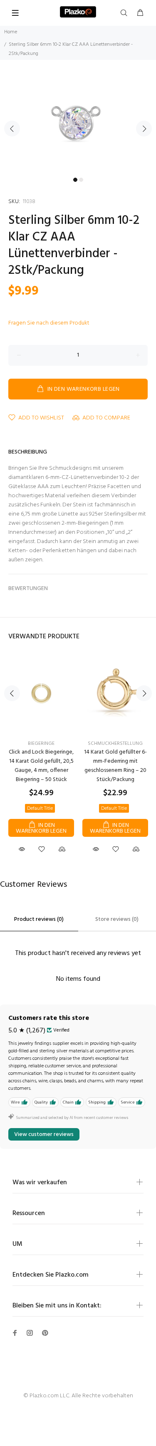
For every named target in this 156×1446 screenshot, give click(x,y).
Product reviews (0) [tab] (39, 919)
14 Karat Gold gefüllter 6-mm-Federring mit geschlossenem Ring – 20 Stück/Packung (115, 765)
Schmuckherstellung (115, 743)
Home (10, 32)
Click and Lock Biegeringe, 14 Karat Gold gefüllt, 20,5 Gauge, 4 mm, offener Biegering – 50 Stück (41, 765)
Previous (12, 128)
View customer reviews (44, 1134)
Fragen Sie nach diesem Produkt (48, 323)
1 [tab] (75, 180)
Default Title (40, 808)
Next (144, 128)
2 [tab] (81, 180)
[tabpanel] (78, 124)
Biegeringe (41, 743)
